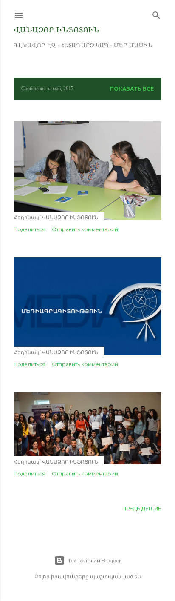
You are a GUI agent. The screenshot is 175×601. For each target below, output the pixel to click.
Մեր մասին (133, 45)
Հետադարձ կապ (84, 45)
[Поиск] (156, 13)
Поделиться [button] (29, 229)
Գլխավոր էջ (35, 45)
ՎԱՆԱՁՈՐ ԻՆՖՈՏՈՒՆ (56, 30)
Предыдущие (141, 508)
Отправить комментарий (85, 229)
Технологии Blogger (94, 560)
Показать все (132, 89)
